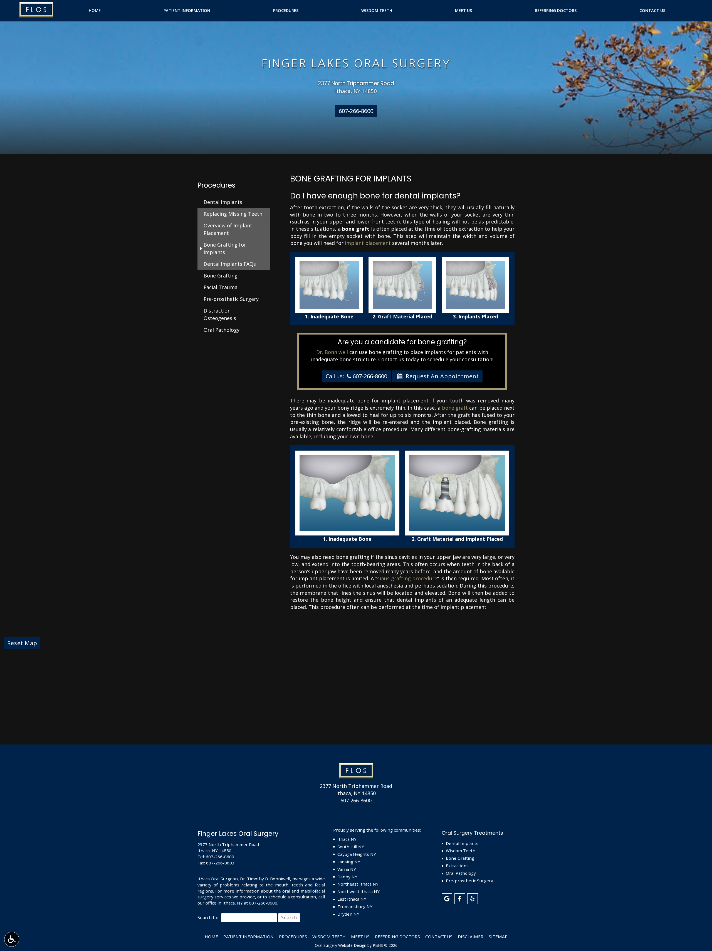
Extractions (457, 865)
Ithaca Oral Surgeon (217, 878)
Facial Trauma (221, 287)
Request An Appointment (441, 376)
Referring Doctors (556, 10)
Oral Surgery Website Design (340, 945)
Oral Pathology (221, 329)
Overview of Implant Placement (228, 229)
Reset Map (22, 643)
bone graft (455, 407)
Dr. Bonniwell (332, 352)
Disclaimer (470, 936)
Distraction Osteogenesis (220, 314)
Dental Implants (223, 202)
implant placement (368, 243)
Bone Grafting (221, 275)
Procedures (285, 10)
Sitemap (498, 936)
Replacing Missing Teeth (233, 213)
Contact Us (652, 10)
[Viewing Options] (11, 939)
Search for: (208, 918)
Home (95, 10)
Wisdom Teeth (376, 10)
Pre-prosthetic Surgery (231, 299)
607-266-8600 (356, 800)
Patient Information (187, 10)
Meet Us (463, 10)
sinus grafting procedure (407, 578)
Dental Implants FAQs (230, 264)
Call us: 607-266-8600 (356, 376)
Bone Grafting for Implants (225, 248)
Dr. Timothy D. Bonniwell (265, 878)
